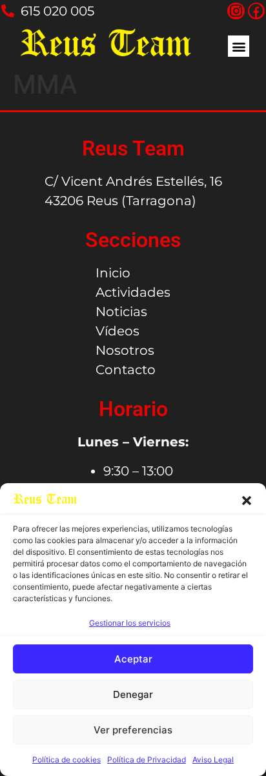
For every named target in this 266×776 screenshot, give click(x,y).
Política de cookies (66, 759)
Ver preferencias (133, 730)
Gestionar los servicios (129, 623)
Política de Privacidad (146, 759)
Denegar (133, 694)
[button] (246, 500)
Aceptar (133, 659)
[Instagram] (235, 11)
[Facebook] (256, 11)
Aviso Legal (213, 759)
